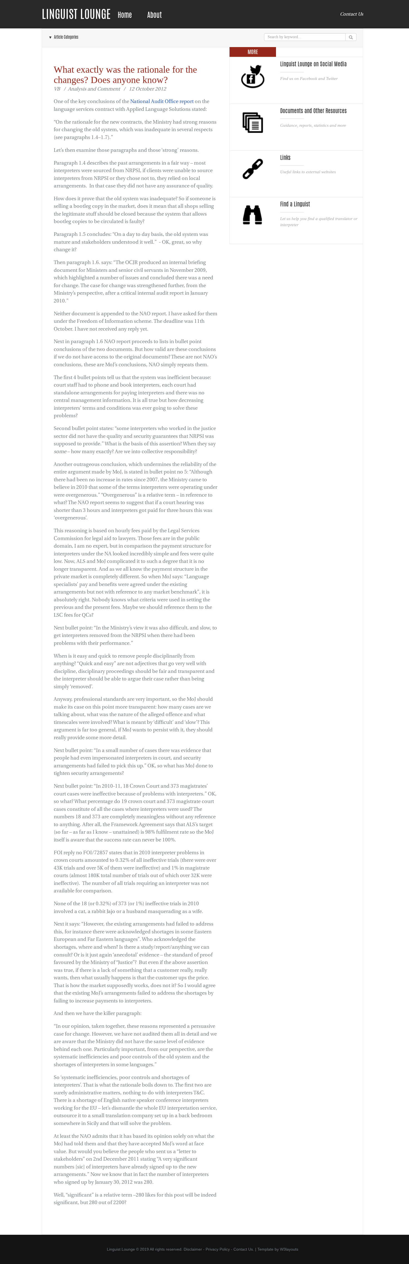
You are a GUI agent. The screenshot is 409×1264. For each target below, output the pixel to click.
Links (285, 158)
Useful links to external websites (308, 171)
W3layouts (289, 1249)
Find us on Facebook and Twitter (309, 78)
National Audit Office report (162, 101)
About (154, 15)
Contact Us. (243, 1249)
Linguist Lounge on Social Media (313, 64)
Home (125, 15)
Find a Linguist (295, 204)
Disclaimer (193, 1249)
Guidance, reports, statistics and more (313, 125)
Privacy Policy (218, 1249)
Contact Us (351, 14)
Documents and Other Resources (313, 111)
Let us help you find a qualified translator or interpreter (319, 221)
